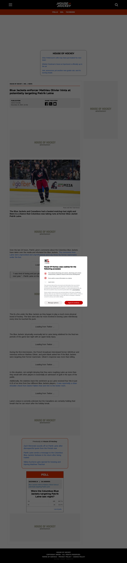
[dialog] (63, 281)
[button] (63, 282)
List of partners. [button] (76, 289)
